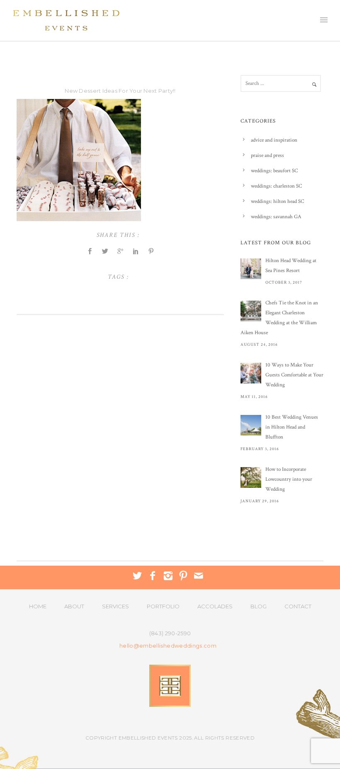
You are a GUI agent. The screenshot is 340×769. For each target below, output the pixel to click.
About (74, 606)
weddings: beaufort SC (274, 170)
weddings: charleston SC (276, 186)
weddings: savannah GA (276, 216)
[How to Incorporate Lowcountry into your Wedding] (250, 477)
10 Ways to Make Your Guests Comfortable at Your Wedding (294, 375)
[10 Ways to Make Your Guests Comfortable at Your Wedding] (250, 373)
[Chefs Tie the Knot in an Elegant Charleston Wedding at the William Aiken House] (250, 311)
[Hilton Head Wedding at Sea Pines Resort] (250, 268)
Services (115, 606)
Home (37, 606)
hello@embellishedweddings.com (167, 646)
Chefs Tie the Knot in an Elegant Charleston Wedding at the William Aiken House (279, 317)
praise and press (267, 155)
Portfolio (163, 606)
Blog (258, 606)
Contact (297, 606)
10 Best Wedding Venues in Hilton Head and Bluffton (291, 427)
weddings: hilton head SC (277, 201)
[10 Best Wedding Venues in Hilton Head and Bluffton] (250, 425)
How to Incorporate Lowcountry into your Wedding (288, 479)
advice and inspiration (274, 140)
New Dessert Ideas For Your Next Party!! (120, 90)
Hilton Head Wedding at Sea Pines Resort (290, 265)
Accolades (215, 606)
